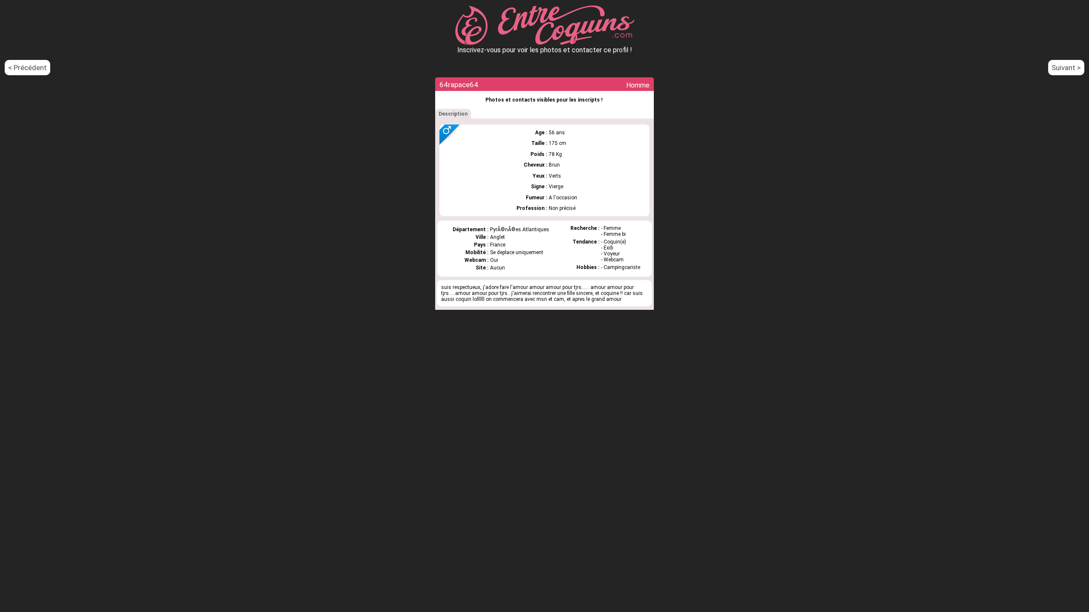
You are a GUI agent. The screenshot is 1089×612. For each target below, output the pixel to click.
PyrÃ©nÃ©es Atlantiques (519, 229)
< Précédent (27, 67)
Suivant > (1066, 67)
